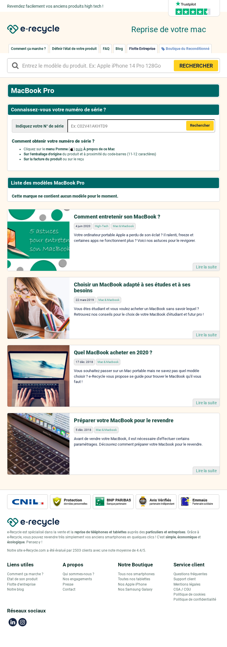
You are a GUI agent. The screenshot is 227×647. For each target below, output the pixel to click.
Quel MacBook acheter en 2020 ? (113, 352)
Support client (185, 579)
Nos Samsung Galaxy (135, 589)
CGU (187, 589)
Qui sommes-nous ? (78, 574)
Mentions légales (187, 584)
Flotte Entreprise (142, 49)
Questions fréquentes (190, 574)
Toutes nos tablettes (134, 579)
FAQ (106, 49)
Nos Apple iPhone (132, 584)
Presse (68, 584)
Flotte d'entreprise (21, 584)
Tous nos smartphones (136, 574)
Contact (69, 589)
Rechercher (200, 125)
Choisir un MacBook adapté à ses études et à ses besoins (132, 287)
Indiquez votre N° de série (40, 126)
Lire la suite (206, 267)
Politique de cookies (189, 594)
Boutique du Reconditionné (187, 49)
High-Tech (101, 226)
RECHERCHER (196, 66)
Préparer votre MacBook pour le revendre (124, 420)
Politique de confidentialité (195, 599)
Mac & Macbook (123, 226)
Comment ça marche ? (28, 49)
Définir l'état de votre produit (74, 49)
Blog (119, 49)
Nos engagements (77, 579)
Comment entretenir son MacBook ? (117, 217)
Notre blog (15, 589)
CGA (177, 589)
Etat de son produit (22, 579)
